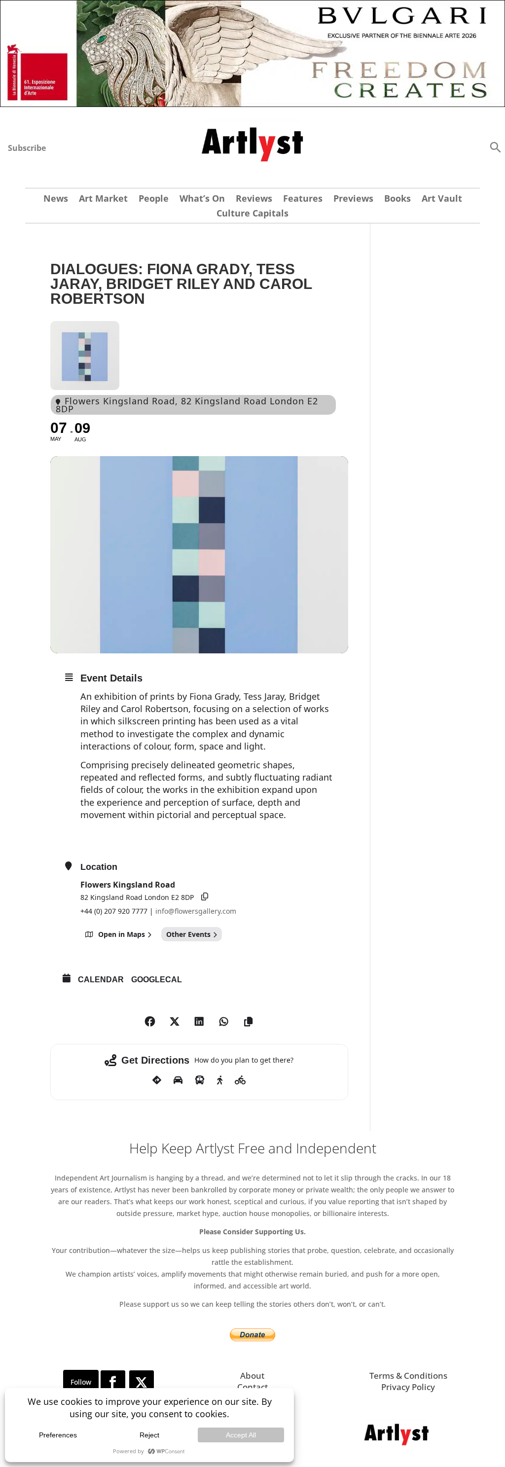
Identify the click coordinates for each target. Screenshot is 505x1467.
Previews (353, 199)
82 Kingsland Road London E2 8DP (137, 897)
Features (303, 199)
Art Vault (442, 199)
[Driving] (178, 1080)
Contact (252, 1387)
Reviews (254, 199)
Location (98, 867)
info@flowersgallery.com (195, 911)
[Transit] (200, 1080)
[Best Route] (156, 1080)
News (55, 199)
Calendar (101, 979)
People (154, 199)
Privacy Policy (408, 1387)
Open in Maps (121, 934)
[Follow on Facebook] (113, 1382)
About (252, 1375)
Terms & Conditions (408, 1375)
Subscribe (27, 148)
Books (397, 199)
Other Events (188, 934)
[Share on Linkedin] (199, 1021)
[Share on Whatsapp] (224, 1021)
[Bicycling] (240, 1080)
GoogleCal (156, 979)
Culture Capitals (252, 214)
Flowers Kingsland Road (127, 884)
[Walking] (219, 1080)
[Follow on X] (141, 1382)
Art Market (103, 199)
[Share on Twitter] (174, 1021)
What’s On (202, 199)
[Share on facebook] (150, 1021)
